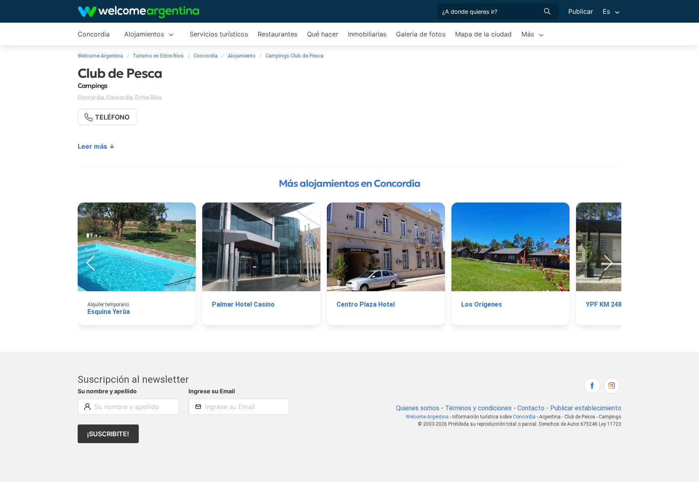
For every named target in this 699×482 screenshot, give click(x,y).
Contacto (530, 408)
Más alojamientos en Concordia (349, 183)
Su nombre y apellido (107, 391)
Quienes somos (417, 408)
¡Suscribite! (108, 434)
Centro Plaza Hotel (366, 304)
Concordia (94, 34)
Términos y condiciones (478, 408)
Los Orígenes (481, 304)
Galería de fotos (420, 34)
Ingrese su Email (212, 391)
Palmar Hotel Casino (243, 304)
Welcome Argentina (427, 417)
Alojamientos (144, 34)
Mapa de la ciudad (483, 34)
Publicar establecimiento (585, 408)
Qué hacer (322, 34)
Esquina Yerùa (108, 312)
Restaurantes (277, 34)
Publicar (580, 11)
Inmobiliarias (367, 34)
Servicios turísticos (219, 34)
